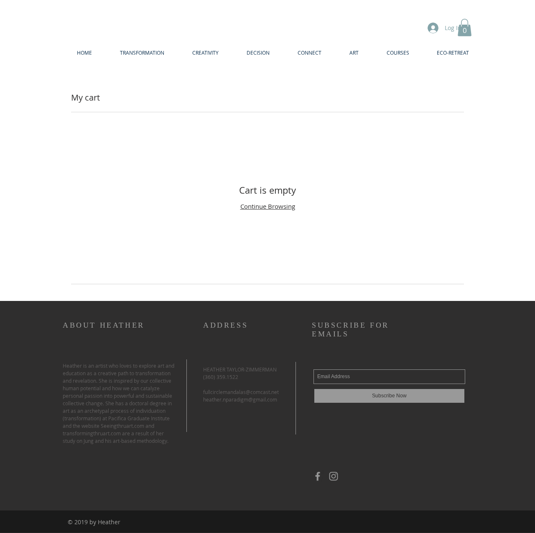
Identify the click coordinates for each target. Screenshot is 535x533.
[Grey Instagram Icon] (333, 476)
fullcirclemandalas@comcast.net (241, 392)
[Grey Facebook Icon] (318, 476)
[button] (464, 27)
